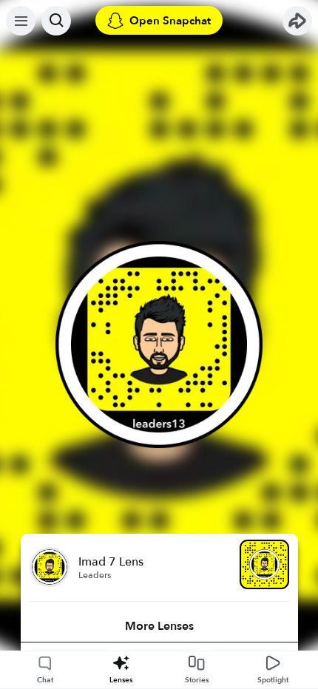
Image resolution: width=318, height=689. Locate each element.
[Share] (297, 20)
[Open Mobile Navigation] (20, 20)
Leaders (94, 575)
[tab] (159, 626)
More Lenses (159, 626)
